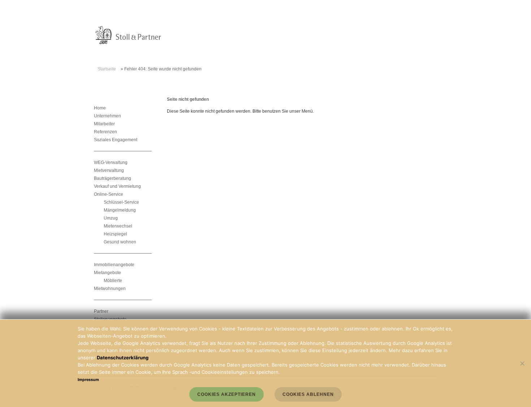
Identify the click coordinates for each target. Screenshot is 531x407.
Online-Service (108, 194)
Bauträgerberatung (112, 178)
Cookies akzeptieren (226, 394)
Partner (101, 311)
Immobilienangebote (114, 264)
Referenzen (105, 131)
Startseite (107, 69)
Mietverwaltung (109, 170)
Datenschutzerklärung (122, 357)
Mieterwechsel (118, 226)
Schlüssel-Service (121, 202)
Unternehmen (107, 115)
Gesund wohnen (120, 241)
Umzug (111, 218)
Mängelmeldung (120, 210)
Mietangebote (107, 272)
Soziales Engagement (115, 139)
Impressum (88, 379)
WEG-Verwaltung (111, 162)
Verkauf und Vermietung (117, 186)
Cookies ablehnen (308, 394)
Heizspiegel (115, 234)
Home (100, 108)
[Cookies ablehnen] (522, 363)
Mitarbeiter (104, 123)
